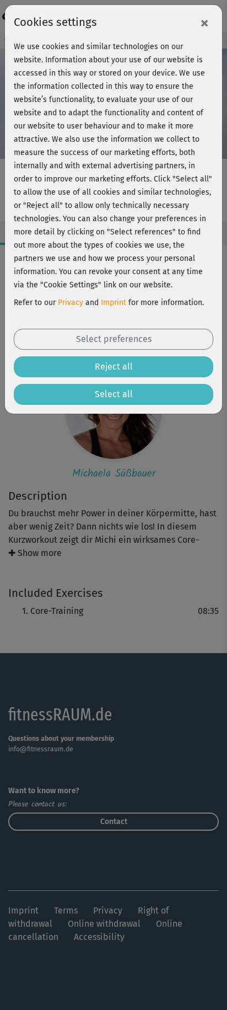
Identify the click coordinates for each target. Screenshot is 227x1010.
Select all (114, 394)
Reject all (114, 366)
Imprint (113, 302)
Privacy (70, 302)
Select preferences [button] (114, 339)
